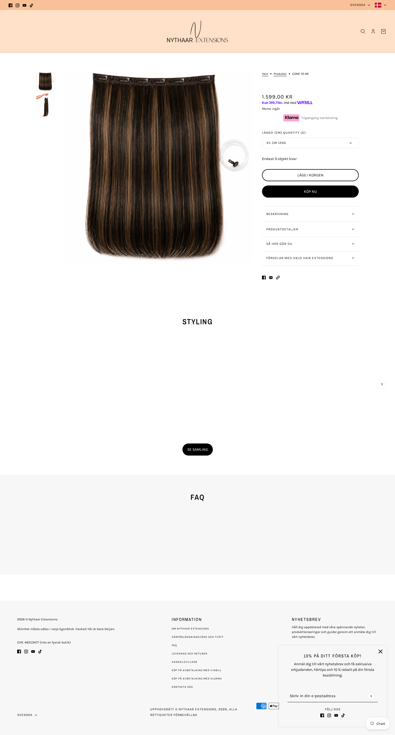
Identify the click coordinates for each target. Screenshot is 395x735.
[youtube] (24, 5)
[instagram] (17, 5)
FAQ (174, 645)
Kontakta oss (182, 687)
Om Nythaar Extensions (190, 628)
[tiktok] (31, 5)
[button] (278, 277)
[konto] (373, 31)
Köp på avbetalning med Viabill (197, 670)
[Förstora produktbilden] (158, 167)
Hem (265, 74)
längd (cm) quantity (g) (284, 132)
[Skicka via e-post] (271, 277)
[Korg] (383, 31)
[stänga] (380, 651)
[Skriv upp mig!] (371, 696)
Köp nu (310, 191)
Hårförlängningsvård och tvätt (198, 637)
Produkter (280, 74)
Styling (197, 321)
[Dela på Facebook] (264, 277)
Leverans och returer (189, 653)
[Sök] (363, 31)
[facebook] (10, 5)
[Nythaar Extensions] (197, 31)
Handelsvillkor (184, 662)
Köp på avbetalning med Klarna (197, 678)
